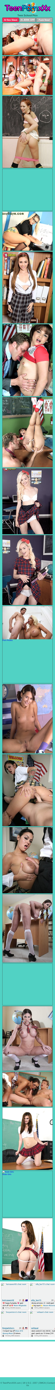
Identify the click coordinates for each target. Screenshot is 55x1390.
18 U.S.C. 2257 (30, 1383)
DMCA (42, 1383)
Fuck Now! (44, 20)
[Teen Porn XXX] (27, 8)
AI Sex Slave (10, 20)
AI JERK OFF (27, 20)
